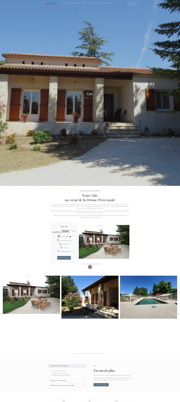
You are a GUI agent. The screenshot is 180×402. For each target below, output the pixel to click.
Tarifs (91, 3)
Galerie (84, 3)
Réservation (108, 3)
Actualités (98, 3)
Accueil (63, 3)
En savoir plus (64, 257)
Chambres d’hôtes (74, 3)
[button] (1, 314)
